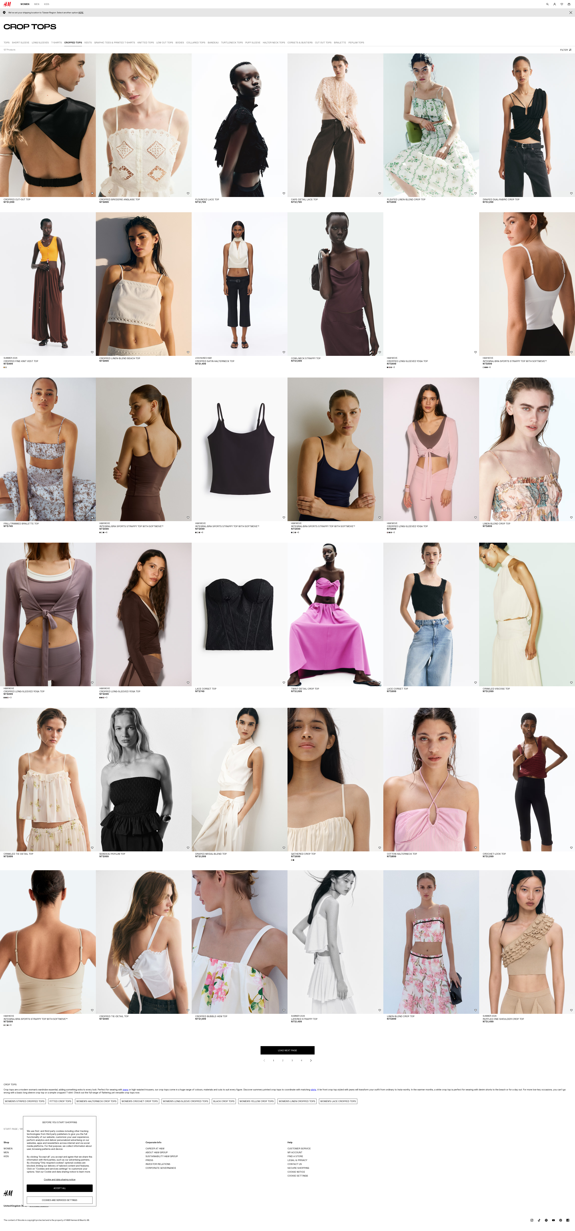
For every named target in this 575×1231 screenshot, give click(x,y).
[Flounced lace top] (240, 125)
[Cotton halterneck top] (431, 779)
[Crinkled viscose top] (527, 614)
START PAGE (11, 1129)
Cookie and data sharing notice (59, 1179)
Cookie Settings (298, 1175)
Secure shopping (298, 1168)
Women (25, 4)
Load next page (287, 1050)
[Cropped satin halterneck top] (240, 284)
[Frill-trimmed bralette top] (48, 449)
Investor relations (158, 1164)
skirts (313, 1089)
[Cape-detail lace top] (335, 125)
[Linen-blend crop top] (527, 449)
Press (149, 1160)
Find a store (295, 1156)
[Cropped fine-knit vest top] (48, 284)
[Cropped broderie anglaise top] (144, 125)
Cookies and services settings (59, 1200)
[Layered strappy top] (335, 942)
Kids (46, 4)
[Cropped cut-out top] (48, 125)
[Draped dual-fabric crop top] (527, 125)
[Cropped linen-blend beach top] (144, 284)
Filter (564, 50)
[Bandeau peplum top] (144, 779)
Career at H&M (155, 1148)
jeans (125, 1089)
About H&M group (157, 1152)
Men (36, 4)
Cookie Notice (296, 1172)
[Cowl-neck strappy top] (335, 284)
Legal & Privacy (297, 1160)
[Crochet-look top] (527, 779)
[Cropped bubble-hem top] (240, 942)
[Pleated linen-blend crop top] (431, 125)
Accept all (60, 1188)
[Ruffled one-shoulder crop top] (527, 942)
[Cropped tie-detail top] (144, 942)
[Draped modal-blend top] (240, 779)
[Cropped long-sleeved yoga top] (431, 284)
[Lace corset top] (240, 614)
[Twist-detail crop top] (335, 614)
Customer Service (299, 1148)
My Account (295, 1152)
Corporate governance (161, 1168)
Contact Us (295, 1164)
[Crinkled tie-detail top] (48, 779)
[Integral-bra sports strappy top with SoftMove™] (527, 284)
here (80, 13)
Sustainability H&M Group (162, 1156)
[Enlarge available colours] (5, 367)
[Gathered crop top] (335, 779)
